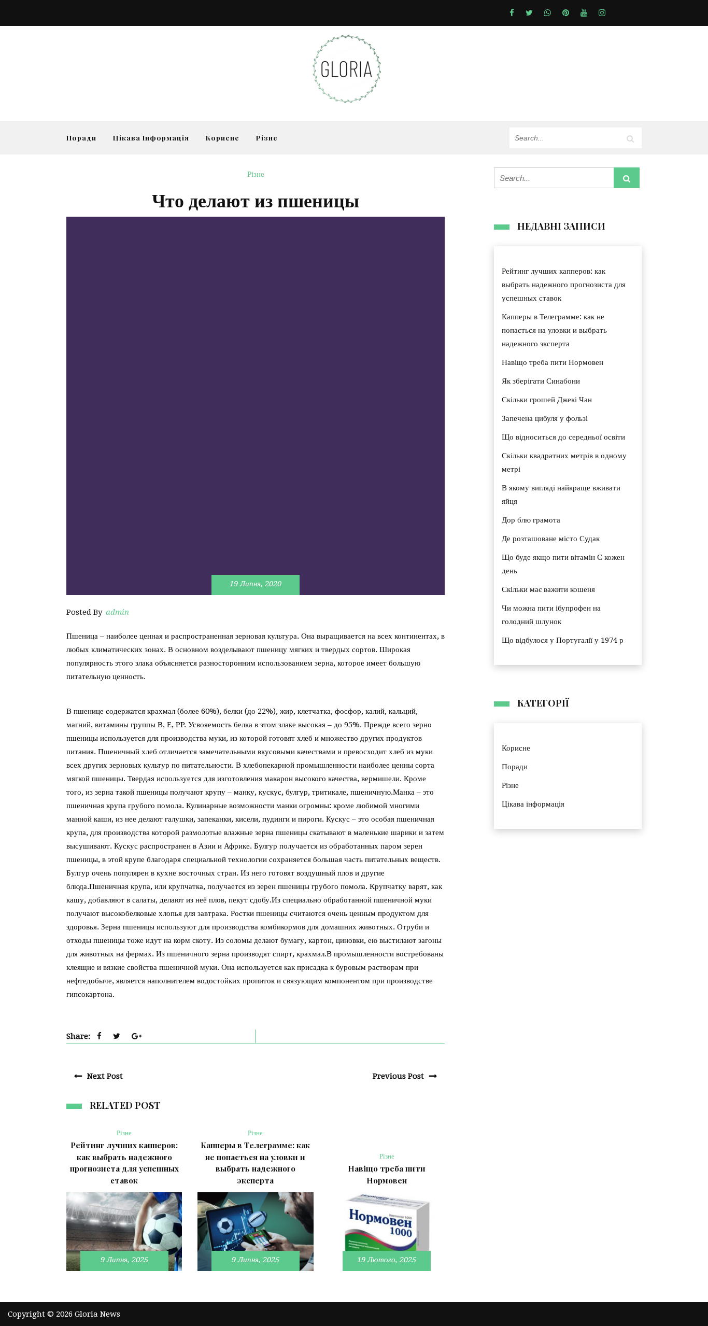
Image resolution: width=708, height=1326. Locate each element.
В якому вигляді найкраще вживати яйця (561, 494)
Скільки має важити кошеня (548, 589)
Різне (267, 137)
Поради (81, 137)
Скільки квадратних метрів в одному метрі (564, 462)
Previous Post (398, 1076)
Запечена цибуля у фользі (545, 418)
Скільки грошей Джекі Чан (547, 399)
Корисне (222, 137)
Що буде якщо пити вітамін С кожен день (563, 564)
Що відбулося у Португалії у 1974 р (563, 640)
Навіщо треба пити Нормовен (552, 362)
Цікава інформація (151, 137)
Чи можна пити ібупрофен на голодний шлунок (551, 614)
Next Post (105, 1076)
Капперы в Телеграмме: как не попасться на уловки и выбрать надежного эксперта (554, 330)
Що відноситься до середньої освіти (563, 437)
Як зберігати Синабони (541, 381)
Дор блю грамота (531, 520)
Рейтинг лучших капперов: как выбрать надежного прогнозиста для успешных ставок (564, 284)
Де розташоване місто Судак (551, 538)
